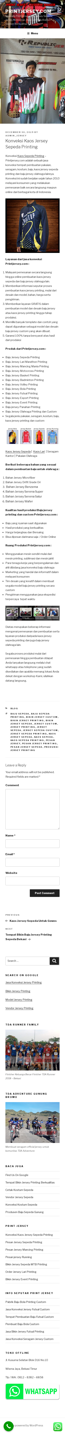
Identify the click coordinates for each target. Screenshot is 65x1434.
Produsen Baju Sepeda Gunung (24, 1212)
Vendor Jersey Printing (19, 1008)
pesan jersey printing (39, 743)
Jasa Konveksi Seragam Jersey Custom (29, 1339)
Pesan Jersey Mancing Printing (24, 1249)
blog (14, 708)
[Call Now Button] (9, 1426)
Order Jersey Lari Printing (20, 1271)
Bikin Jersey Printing (17, 991)
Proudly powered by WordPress (24, 1425)
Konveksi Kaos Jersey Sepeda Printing (29, 1234)
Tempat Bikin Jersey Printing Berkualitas (30, 1182)
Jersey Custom (45, 723)
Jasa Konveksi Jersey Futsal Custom (27, 1309)
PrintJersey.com (28, 11)
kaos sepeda (43, 737)
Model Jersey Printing (18, 999)
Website (11, 873)
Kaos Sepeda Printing (30, 156)
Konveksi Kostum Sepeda (21, 1204)
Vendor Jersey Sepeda (19, 1197)
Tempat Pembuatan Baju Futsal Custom (29, 1317)
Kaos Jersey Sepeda (18, 451)
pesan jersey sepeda (26, 747)
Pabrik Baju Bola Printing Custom (25, 1302)
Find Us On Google (16, 1175)
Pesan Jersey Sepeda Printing (23, 1242)
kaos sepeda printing (27, 740)
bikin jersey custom (42, 717)
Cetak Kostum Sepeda (19, 1190)
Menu (34, 33)
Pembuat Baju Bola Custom (22, 1324)
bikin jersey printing (27, 720)
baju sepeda (19, 713)
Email (10, 854)
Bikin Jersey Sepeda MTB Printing (26, 1264)
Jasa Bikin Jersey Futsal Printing (24, 1331)
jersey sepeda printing (28, 733)
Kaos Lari (39, 451)
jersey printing (22, 727)
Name (10, 835)
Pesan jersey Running (18, 1257)
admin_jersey (16, 135)
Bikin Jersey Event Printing (21, 1279)
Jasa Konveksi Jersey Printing (23, 982)
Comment (12, 785)
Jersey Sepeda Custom (40, 730)
